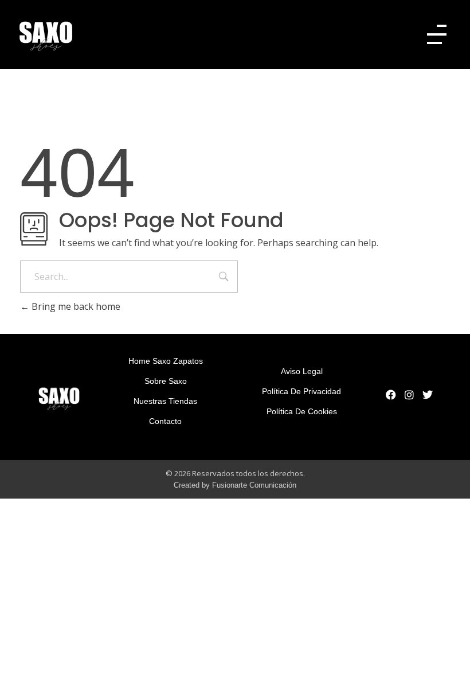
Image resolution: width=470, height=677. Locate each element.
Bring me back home (74, 306)
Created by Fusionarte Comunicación (235, 485)
